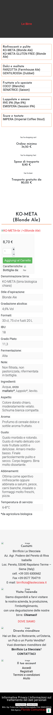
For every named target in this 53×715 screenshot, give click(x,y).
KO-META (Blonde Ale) (18, 50)
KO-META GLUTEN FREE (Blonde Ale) (24, 55)
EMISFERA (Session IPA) (19, 106)
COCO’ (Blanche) (14, 86)
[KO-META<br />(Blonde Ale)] (20, 230)
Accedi (26, 668)
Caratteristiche (13, 266)
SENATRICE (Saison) (16, 89)
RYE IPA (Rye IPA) (14, 102)
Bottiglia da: (11, 270)
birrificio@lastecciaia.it (32, 582)
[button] (50, 5)
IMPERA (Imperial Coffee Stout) (24, 119)
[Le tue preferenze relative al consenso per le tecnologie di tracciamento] (48, 710)
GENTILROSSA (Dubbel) (18, 73)
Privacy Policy (20, 704)
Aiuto (26, 678)
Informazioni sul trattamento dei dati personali (29, 699)
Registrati (26, 671)
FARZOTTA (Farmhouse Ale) (21, 69)
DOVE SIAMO (26, 621)
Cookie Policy (32, 704)
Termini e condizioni (26, 675)
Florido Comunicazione (36, 709)
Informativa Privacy (14, 697)
